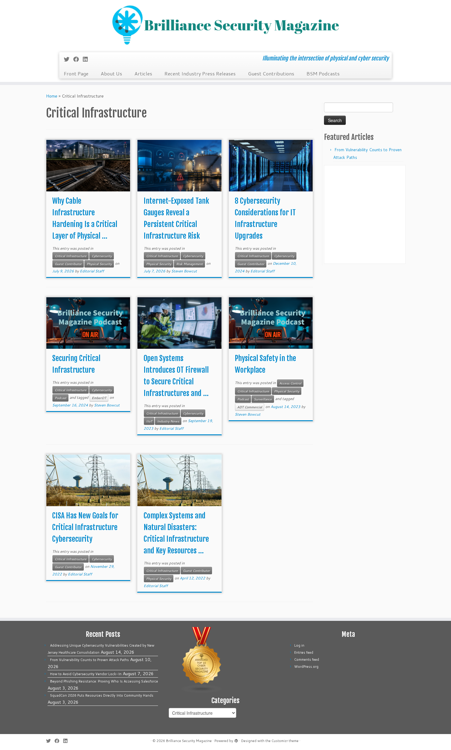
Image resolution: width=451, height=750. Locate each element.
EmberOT (99, 398)
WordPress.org (306, 666)
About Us (111, 73)
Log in (299, 645)
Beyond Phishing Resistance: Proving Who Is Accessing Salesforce (104, 681)
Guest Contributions (271, 73)
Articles (143, 73)
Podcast (60, 398)
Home (51, 96)
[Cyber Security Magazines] (202, 659)
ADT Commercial (249, 407)
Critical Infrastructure (71, 256)
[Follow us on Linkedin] (87, 59)
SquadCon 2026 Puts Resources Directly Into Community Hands (101, 695)
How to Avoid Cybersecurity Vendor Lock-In (85, 673)
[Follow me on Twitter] (68, 59)
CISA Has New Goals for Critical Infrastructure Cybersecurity (85, 527)
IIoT (149, 421)
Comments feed (306, 659)
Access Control (290, 383)
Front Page (76, 73)
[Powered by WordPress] (236, 739)
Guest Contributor (68, 264)
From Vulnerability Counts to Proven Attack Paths (89, 659)
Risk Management (189, 264)
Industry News (168, 421)
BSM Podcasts (323, 73)
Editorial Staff (92, 271)
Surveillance (263, 399)
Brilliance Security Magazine (189, 740)
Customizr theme (285, 740)
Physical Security (99, 264)
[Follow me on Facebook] (78, 59)
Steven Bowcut (184, 271)
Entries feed (303, 652)
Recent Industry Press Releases (200, 73)
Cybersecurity (101, 256)
